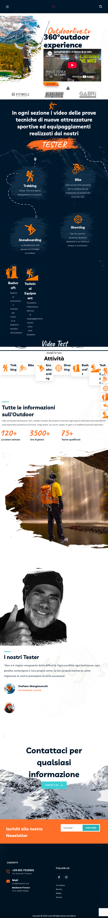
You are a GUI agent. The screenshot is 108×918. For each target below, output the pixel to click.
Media (58, 893)
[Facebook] (59, 877)
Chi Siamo (60, 885)
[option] (20, 95)
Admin (73, 916)
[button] (100, 6)
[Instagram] (66, 877)
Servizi (59, 897)
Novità (59, 889)
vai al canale (51, 84)
